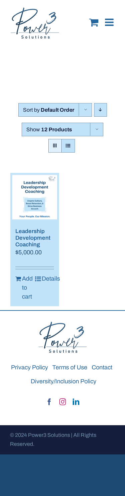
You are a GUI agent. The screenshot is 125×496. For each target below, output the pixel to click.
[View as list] (68, 145)
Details (48, 278)
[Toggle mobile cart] (93, 17)
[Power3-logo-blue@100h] (63, 323)
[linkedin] (76, 402)
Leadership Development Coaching (32, 238)
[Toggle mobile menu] (110, 17)
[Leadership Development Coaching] (34, 197)
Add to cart (27, 287)
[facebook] (49, 402)
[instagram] (62, 402)
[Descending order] (100, 110)
